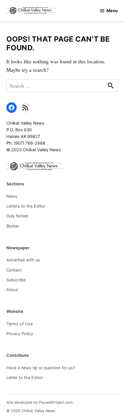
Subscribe (16, 279)
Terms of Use (19, 323)
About (12, 289)
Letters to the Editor (25, 206)
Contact (14, 269)
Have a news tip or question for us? (40, 367)
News (12, 196)
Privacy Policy (19, 333)
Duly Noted (17, 215)
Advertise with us (23, 259)
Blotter (12, 226)
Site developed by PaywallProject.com (39, 402)
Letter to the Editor (24, 377)
